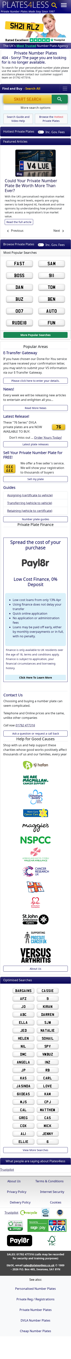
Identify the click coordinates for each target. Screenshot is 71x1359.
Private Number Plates (36, 1310)
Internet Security (52, 1192)
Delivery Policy (20, 1202)
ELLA (23, 1022)
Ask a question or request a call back (35, 733)
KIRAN (48, 1006)
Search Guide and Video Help (18, 119)
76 (58, 427)
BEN (51, 299)
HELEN (23, 1038)
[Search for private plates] (54, 5)
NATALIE (48, 1030)
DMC (23, 1054)
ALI (23, 1133)
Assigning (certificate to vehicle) (30, 495)
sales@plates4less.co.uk (39, 1265)
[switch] (41, 132)
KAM (47, 1093)
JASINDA (23, 1086)
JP (23, 1070)
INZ (47, 1062)
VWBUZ (47, 1054)
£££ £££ (9, 468)
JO (23, 1006)
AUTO (51, 311)
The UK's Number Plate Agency (35, 46)
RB (47, 1070)
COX (23, 1125)
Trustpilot (7, 1170)
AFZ (23, 998)
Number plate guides (35, 519)
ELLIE (23, 1141)
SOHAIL (48, 1038)
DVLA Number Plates (35, 1320)
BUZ (19, 299)
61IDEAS (23, 1093)
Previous (16, 231)
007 (19, 311)
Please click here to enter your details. (35, 381)
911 (51, 275)
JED (23, 1030)
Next (57, 231)
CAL (23, 1109)
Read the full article (18, 222)
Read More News (35, 408)
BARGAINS (23, 990)
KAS (23, 1078)
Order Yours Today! (48, 437)
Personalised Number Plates (35, 1289)
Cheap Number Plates (35, 1331)
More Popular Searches (35, 335)
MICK (47, 1125)
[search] (60, 99)
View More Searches (35, 1150)
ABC (23, 1014)
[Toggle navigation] (65, 88)
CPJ (47, 1101)
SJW (47, 1022)
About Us (35, 969)
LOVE (47, 1086)
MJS (23, 1101)
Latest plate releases (36, 444)
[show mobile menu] (64, 5)
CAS (47, 1117)
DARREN (47, 1014)
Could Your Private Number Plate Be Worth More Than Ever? (31, 185)
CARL (47, 1078)
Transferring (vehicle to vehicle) (29, 503)
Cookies (55, 1202)
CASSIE (48, 990)
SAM (51, 263)
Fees (55, 132)
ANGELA (23, 1062)
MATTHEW (47, 1109)
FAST (19, 263)
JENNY (47, 1133)
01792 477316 (25, 725)
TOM (51, 287)
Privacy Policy (16, 1192)
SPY (47, 1046)
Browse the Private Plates (51, 119)
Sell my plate (35, 479)
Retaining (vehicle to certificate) (29, 511)
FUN (51, 322)
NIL (23, 1046)
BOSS (19, 275)
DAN (19, 287)
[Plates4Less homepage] (26, 4)
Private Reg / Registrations (35, 1299)
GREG (23, 1117)
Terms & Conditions (49, 1181)
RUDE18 (19, 322)
